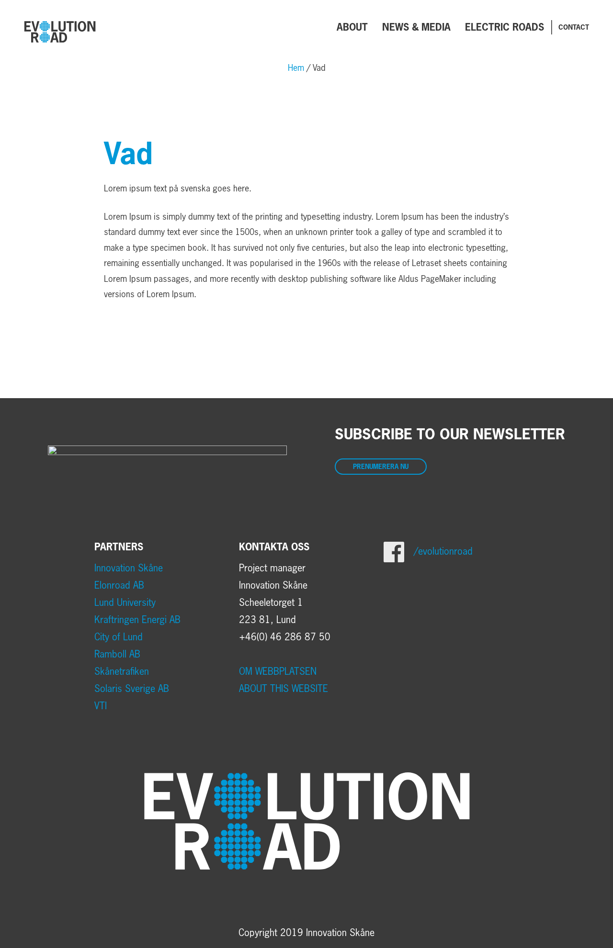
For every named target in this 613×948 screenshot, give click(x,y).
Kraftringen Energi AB (137, 620)
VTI (100, 706)
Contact (573, 27)
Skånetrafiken (121, 672)
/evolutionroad (443, 552)
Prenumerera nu (381, 467)
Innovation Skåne (128, 568)
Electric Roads (504, 28)
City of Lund (118, 637)
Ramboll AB (117, 654)
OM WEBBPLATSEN (278, 672)
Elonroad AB (119, 586)
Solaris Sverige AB (131, 689)
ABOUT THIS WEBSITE (283, 689)
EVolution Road (60, 31)
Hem (296, 68)
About (352, 28)
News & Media (416, 28)
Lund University (125, 603)
